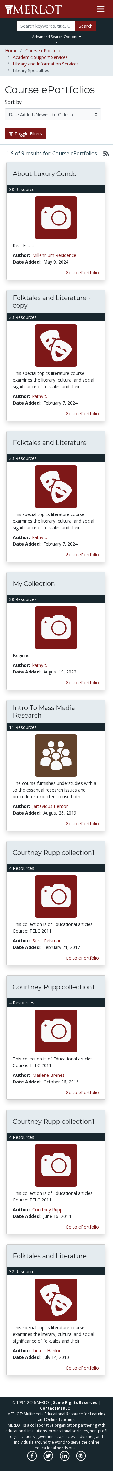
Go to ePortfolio (82, 272)
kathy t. (39, 396)
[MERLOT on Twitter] (49, 1459)
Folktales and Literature (50, 442)
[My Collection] (56, 627)
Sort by (13, 102)
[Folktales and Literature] (56, 486)
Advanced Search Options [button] (55, 36)
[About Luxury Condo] (56, 217)
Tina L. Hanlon (47, 1351)
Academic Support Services (40, 57)
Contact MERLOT (56, 1408)
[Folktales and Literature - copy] (56, 345)
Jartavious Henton (50, 806)
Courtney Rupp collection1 (53, 852)
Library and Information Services (46, 64)
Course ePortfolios (44, 51)
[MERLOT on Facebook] (32, 1459)
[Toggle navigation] (100, 9)
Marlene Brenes (48, 1075)
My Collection (34, 584)
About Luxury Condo (45, 174)
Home (11, 51)
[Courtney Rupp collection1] (56, 896)
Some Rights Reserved (75, 1402)
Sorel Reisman (47, 941)
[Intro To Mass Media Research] (56, 755)
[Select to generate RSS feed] (103, 153)
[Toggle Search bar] (56, 42)
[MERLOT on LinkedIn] (65, 1459)
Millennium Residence (54, 255)
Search (86, 26)
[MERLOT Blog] (81, 1459)
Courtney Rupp (47, 1210)
